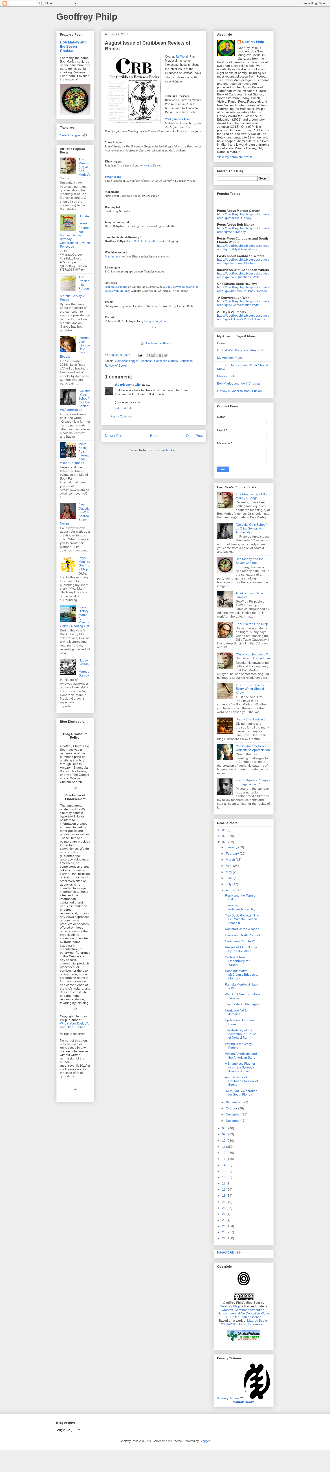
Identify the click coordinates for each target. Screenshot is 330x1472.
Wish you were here (177, 119)
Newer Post (114, 436)
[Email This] (148, 355)
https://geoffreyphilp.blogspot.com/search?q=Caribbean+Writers (243, 261)
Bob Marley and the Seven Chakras (73, 46)
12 (224, 1152)
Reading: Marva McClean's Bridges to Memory (241, 974)
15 (224, 1171)
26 (224, 1238)
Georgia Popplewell (156, 321)
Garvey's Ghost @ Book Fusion (239, 391)
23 (224, 1220)
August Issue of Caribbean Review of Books (241, 1081)
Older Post (194, 436)
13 (224, 1159)
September (234, 1102)
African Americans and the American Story (241, 1055)
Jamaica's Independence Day (240, 907)
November (234, 1114)
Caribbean (145, 361)
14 (224, 1165)
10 (224, 1140)
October (232, 1108)
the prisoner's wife (128, 384)
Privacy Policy (228, 1398)
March (231, 859)
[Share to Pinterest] (165, 355)
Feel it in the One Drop (252, 624)
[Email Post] (140, 355)
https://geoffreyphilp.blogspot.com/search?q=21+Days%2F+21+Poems (243, 317)
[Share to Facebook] (161, 355)
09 (224, 1134)
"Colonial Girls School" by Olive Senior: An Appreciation (251, 528)
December (234, 1120)
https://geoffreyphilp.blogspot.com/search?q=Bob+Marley (243, 229)
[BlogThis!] (152, 355)
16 (224, 1177)
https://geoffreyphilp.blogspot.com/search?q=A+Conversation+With (243, 303)
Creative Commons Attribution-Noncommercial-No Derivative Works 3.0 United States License (244, 1313)
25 (224, 1232)
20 (224, 1202)
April (229, 865)
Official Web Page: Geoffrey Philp (240, 350)
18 (224, 1189)
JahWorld (182, 56)
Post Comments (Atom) (162, 450)
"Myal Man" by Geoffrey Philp (84, 563)
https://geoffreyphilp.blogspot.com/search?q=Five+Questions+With (243, 275)
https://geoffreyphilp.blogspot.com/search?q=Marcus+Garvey (243, 216)
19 (224, 1195)
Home (155, 436)
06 (224, 836)
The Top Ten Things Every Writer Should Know (250, 688)
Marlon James (113, 256)
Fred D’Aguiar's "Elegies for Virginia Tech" (253, 782)
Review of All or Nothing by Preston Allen (242, 949)
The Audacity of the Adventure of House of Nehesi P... (241, 1034)
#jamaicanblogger (126, 361)
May (229, 872)
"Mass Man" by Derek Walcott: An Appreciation (253, 748)
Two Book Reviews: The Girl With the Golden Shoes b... (242, 919)
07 (224, 842)
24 (224, 1226)
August (231, 890)
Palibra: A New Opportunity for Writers (237, 960)
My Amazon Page (229, 357)
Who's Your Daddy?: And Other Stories (74, 1025)
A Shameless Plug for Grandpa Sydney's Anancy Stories (240, 1067)
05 (224, 830)
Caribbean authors (158, 343)
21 (224, 1208)
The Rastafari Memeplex (242, 1004)
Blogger (204, 1441)
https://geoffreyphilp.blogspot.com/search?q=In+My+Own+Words (243, 247)
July (229, 884)
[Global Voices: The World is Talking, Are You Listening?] (243, 1341)
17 (224, 1183)
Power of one (113, 176)
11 (224, 1146)
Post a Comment (121, 416)
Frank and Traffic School (242, 935)
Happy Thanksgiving (250, 719)
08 (224, 1128)
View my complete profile (235, 157)
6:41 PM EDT (124, 408)
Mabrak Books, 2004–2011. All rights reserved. (244, 1322)
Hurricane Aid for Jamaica (237, 1012)
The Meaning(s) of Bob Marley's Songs (252, 496)
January (232, 847)
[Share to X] (156, 355)
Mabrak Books (244, 1402)
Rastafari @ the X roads (242, 929)
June (230, 878)
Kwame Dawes (152, 165)
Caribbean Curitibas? (240, 941)
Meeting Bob (226, 376)
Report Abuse (229, 1252)
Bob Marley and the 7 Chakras (238, 383)
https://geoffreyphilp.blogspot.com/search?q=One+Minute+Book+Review (243, 289)
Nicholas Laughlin (145, 241)
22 (224, 1214)
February (233, 853)
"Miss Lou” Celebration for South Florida (241, 1092)
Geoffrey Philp (86, 17)
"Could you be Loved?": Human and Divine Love (253, 656)
